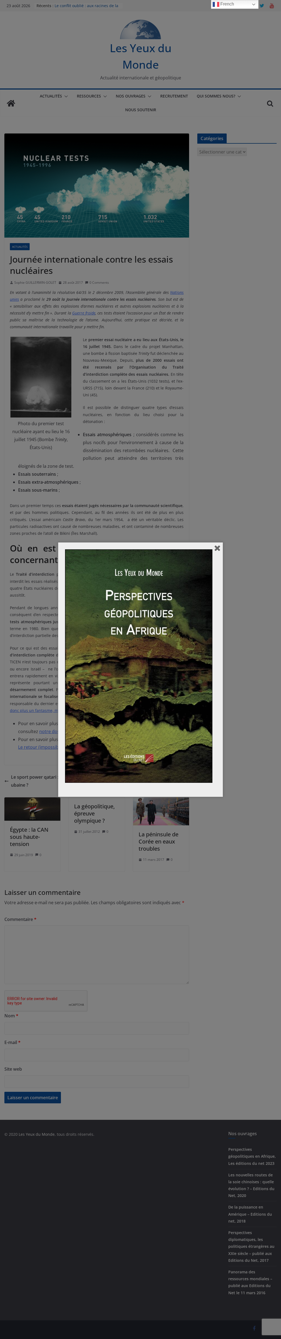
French (226, 4)
